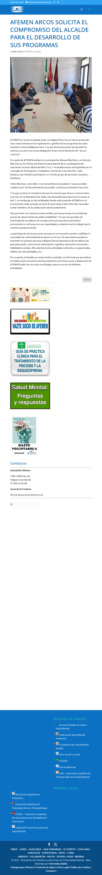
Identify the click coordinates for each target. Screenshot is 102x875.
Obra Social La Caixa (69, 754)
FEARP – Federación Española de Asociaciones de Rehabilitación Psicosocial (29, 818)
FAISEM (63, 761)
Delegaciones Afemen (22, 867)
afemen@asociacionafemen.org (26, 495)
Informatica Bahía (58, 864)
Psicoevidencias (67, 767)
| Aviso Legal (62, 867)
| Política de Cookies (80, 867)
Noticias (37, 52)
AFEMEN (28, 52)
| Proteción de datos (45, 867)
